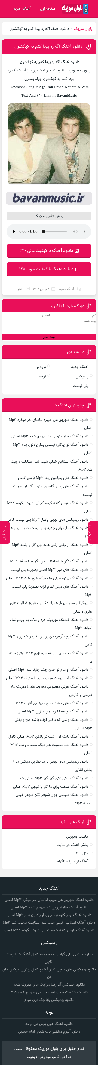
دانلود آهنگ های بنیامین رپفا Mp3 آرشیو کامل (53, 478)
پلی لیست (80, 386)
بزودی (41, 367)
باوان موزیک (83, 29)
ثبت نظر (49, 337)
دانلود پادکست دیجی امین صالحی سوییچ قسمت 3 (49, 992)
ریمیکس (82, 376)
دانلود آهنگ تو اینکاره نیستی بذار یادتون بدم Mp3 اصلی (49, 915)
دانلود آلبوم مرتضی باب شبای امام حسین (49, 1031)
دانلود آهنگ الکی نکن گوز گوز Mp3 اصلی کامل (52, 778)
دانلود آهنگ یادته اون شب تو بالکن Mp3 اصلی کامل (48, 737)
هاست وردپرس (77, 836)
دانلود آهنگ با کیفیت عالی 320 (46, 250)
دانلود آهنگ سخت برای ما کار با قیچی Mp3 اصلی (50, 787)
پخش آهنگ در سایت (72, 845)
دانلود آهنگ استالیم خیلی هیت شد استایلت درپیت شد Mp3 (49, 923)
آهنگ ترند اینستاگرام (72, 861)
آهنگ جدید (22, 9)
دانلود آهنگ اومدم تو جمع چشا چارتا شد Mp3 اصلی (48, 670)
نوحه (42, 376)
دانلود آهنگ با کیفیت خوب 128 (46, 269)
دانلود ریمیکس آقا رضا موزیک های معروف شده (49, 985)
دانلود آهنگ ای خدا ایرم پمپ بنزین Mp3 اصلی (53, 711)
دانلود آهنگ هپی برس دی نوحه (49, 1024)
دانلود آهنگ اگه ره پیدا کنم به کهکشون (48, 46)
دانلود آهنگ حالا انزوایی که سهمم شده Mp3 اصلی (49, 436)
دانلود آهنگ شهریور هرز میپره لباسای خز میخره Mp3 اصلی (49, 900)
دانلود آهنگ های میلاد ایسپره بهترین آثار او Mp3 (51, 703)
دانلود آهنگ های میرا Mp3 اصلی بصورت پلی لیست (49, 570)
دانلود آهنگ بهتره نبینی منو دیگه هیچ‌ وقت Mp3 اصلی (47, 578)
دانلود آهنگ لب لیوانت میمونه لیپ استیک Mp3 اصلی (47, 678)
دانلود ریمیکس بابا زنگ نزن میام (49, 1000)
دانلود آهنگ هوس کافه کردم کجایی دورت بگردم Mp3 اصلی (49, 930)
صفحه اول (48, 9)
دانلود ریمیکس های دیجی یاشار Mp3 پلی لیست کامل (47, 520)
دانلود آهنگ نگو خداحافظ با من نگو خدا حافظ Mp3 (49, 561)
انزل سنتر (81, 853)
